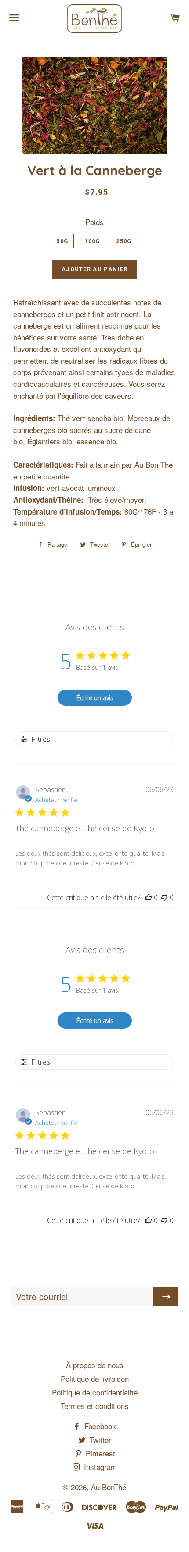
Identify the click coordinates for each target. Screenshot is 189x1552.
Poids (94, 221)
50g (62, 241)
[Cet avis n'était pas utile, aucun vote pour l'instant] (164, 897)
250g (124, 241)
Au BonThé (108, 1486)
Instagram (99, 1466)
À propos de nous (95, 1364)
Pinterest (99, 1453)
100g (92, 241)
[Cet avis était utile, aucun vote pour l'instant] (148, 897)
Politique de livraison (95, 1378)
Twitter (99, 1439)
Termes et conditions (95, 1405)
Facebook (99, 1425)
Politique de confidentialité (95, 1392)
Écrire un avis (94, 698)
